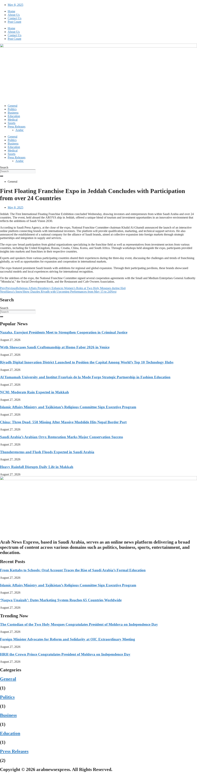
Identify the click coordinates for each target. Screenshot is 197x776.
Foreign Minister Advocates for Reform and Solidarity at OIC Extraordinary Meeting (67, 639)
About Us (14, 14)
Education (14, 116)
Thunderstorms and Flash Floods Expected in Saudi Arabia (47, 452)
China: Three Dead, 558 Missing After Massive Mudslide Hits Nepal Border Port (63, 422)
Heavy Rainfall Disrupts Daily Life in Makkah (36, 467)
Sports (11, 123)
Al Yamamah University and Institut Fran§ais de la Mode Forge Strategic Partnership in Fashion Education (85, 377)
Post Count (14, 21)
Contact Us (14, 18)
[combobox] (18, 171)
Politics (12, 109)
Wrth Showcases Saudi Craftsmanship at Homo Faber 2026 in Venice (54, 347)
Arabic (19, 130)
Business (13, 112)
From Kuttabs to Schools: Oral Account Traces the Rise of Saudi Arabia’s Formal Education (73, 570)
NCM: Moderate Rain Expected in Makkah (34, 392)
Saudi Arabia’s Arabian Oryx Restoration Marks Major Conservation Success (61, 437)
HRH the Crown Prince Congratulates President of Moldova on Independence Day (65, 654)
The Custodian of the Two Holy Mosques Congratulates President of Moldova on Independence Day (79, 624)
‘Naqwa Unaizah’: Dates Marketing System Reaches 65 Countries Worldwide (61, 600)
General (12, 105)
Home (11, 11)
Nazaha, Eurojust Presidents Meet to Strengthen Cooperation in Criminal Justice (63, 332)
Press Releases (16, 126)
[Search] (1, 176)
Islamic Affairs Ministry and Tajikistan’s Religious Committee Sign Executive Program (68, 407)
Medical (13, 119)
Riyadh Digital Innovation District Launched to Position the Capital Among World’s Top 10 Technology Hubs (86, 362)
